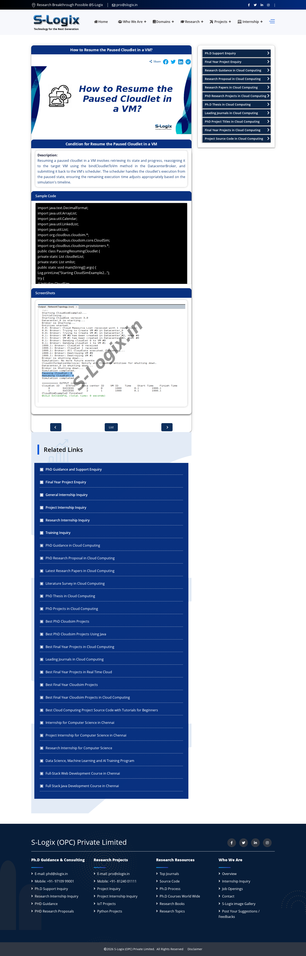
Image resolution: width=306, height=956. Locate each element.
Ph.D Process (170, 888)
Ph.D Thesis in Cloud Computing (228, 104)
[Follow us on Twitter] (255, 4)
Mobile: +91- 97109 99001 (54, 881)
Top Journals (169, 873)
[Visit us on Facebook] (249, 4)
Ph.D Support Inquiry (51, 888)
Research (192, 21)
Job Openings (232, 888)
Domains (163, 21)
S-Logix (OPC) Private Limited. (134, 949)
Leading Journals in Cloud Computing (231, 113)
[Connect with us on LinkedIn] (262, 4)
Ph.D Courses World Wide (180, 896)
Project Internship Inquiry (117, 896)
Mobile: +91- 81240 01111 (117, 881)
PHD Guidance (46, 903)
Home (103, 21)
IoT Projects (106, 903)
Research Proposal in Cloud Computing (233, 79)
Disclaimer (193, 949)
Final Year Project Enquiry (223, 62)
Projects (220, 21)
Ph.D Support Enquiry (220, 53)
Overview (229, 873)
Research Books (172, 903)
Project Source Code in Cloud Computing (234, 139)
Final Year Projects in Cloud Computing (232, 130)
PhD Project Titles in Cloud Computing (232, 121)
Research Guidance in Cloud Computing (233, 70)
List (111, 427)
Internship (250, 21)
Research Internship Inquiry (56, 896)
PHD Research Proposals (54, 911)
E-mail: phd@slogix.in (51, 873)
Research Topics (172, 911)
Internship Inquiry (236, 881)
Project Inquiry (108, 888)
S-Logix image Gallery (238, 903)
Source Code (170, 881)
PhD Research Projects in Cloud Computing (235, 96)
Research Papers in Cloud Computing (231, 87)
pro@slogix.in (127, 4)
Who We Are (132, 21)
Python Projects (109, 911)
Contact (228, 896)
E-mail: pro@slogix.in (113, 873)
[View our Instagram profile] (268, 4)
